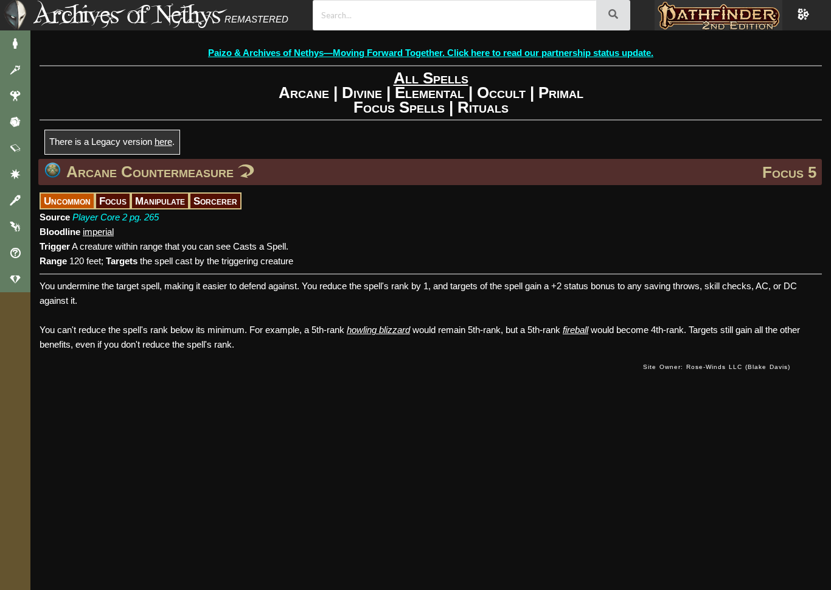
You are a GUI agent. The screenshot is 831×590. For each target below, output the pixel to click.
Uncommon (67, 200)
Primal (560, 92)
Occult (501, 92)
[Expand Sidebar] (15, 15)
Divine (362, 92)
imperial (98, 232)
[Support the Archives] (15, 279)
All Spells (431, 78)
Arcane (304, 92)
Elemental (429, 92)
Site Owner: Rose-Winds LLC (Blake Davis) (716, 366)
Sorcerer (215, 200)
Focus (113, 200)
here (163, 141)
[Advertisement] (337, 379)
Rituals (483, 107)
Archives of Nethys (127, 14)
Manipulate (160, 200)
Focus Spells (399, 107)
